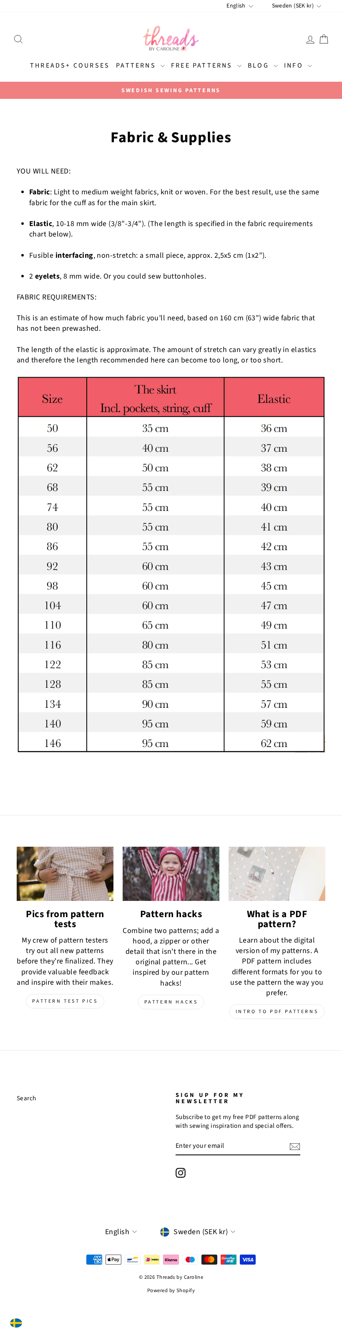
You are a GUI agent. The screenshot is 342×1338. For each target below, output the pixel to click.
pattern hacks (171, 1002)
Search (26, 1098)
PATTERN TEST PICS (65, 1001)
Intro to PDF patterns (277, 1011)
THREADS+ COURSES (70, 65)
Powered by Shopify (171, 1290)
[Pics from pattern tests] (65, 874)
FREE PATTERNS (203, 65)
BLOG (260, 65)
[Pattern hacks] (171, 874)
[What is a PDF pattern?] (277, 874)
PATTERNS (137, 65)
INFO (295, 65)
